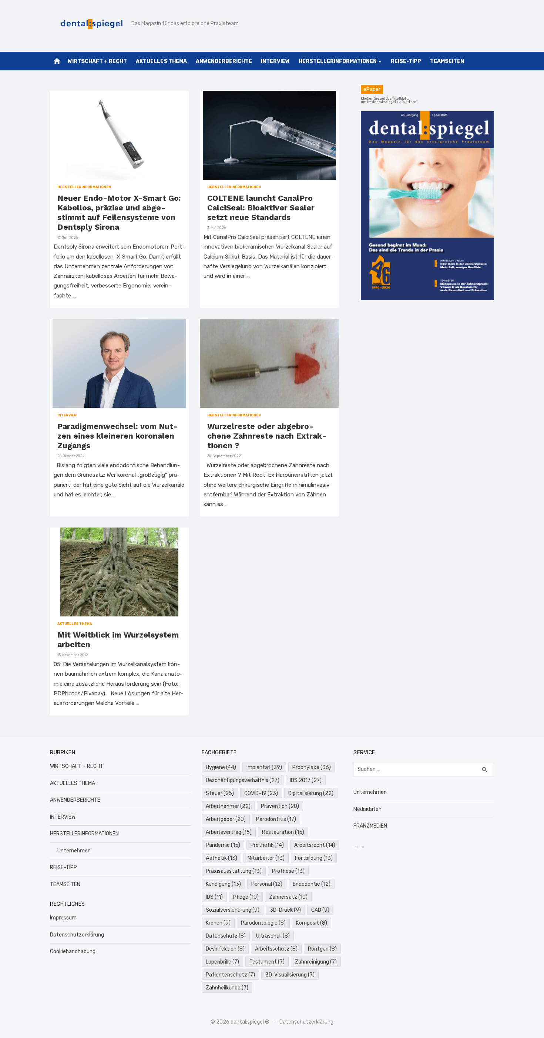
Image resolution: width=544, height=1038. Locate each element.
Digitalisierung (310, 793)
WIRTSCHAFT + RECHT (97, 61)
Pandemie (223, 845)
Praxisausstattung (234, 871)
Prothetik (267, 845)
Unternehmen (74, 851)
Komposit (311, 923)
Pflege (246, 897)
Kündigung (223, 884)
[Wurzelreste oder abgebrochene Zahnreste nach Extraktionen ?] (269, 363)
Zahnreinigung (316, 962)
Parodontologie (263, 923)
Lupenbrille (222, 962)
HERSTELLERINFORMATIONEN (338, 61)
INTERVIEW (275, 61)
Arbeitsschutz (276, 949)
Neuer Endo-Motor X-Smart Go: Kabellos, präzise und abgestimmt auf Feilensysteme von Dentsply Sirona (119, 212)
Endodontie (311, 884)
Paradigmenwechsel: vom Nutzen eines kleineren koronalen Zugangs (117, 436)
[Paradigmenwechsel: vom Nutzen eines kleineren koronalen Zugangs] (119, 363)
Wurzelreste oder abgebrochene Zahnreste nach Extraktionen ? (266, 436)
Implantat (264, 767)
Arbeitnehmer (228, 806)
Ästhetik (221, 858)
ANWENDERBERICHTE (224, 61)
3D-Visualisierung (290, 975)
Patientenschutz (230, 975)
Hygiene (221, 767)
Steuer (220, 793)
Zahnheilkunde (227, 988)
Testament (267, 962)
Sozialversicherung (232, 910)
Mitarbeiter (266, 858)
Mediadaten (367, 809)
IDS (214, 897)
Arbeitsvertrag (229, 832)
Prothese (288, 871)
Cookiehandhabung (72, 951)
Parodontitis (276, 819)
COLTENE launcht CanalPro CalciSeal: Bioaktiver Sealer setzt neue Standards (261, 207)
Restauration (283, 832)
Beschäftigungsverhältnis (242, 780)
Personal (266, 884)
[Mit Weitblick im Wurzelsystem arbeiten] (119, 572)
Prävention (280, 806)
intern (358, 847)
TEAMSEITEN (447, 61)
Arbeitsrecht (314, 845)
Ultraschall (273, 936)
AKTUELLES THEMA (161, 61)
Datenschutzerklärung (77, 935)
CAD (320, 910)
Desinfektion (225, 949)
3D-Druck (285, 910)
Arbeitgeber (226, 819)
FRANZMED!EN (370, 826)
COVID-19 (261, 793)
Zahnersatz (288, 897)
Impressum (63, 918)
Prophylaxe (311, 767)
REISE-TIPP (406, 61)
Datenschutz (226, 936)
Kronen (218, 923)
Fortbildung (314, 858)
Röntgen (322, 949)
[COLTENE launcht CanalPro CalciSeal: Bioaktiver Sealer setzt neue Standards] (269, 135)
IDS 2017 (306, 780)
